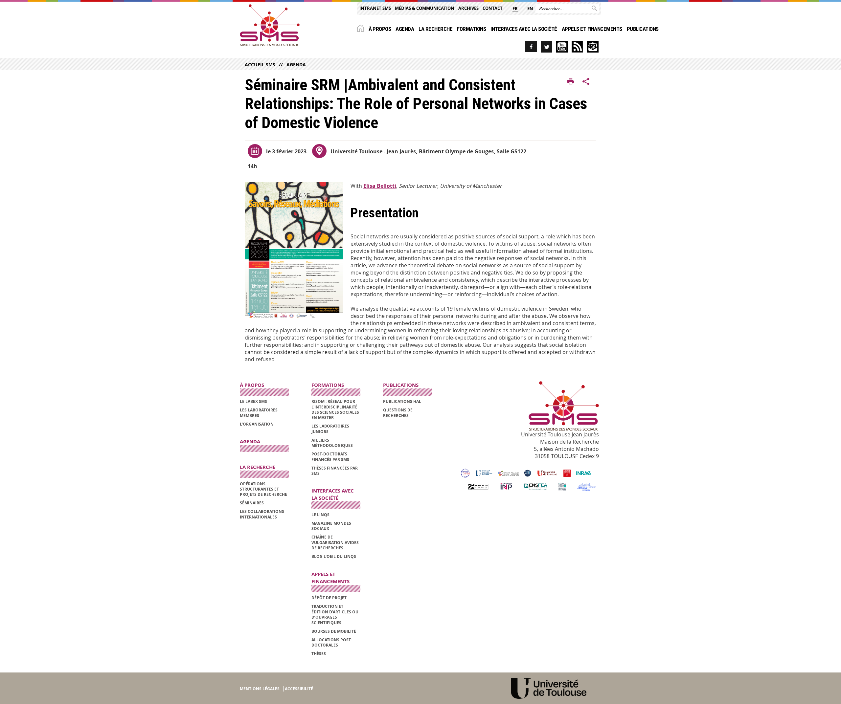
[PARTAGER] (586, 82)
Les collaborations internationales (262, 514)
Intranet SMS (375, 8)
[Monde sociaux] (562, 47)
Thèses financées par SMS (334, 470)
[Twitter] (546, 47)
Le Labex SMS (253, 401)
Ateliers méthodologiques (332, 442)
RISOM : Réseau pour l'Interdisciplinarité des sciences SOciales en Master (335, 409)
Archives (468, 8)
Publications (643, 29)
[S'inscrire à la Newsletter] (593, 47)
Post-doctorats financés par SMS (330, 456)
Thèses (318, 653)
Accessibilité (299, 689)
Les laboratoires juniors (330, 428)
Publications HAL (402, 401)
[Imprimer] (570, 81)
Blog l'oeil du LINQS (333, 556)
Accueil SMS (260, 64)
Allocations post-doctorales (331, 642)
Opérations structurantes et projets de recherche (263, 489)
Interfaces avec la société (523, 29)
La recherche (435, 29)
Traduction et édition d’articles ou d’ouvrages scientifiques (334, 614)
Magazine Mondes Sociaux (331, 525)
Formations (471, 29)
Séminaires (252, 503)
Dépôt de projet (329, 598)
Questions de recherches (398, 412)
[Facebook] (531, 47)
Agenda (405, 29)
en (530, 8)
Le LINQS (320, 514)
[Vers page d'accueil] (270, 25)
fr (515, 8)
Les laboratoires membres (259, 412)
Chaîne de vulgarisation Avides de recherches (335, 542)
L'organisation (257, 424)
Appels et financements (592, 29)
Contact (493, 8)
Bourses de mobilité (333, 631)
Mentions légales (260, 689)
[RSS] (577, 47)
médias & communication (424, 8)
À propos (380, 29)
